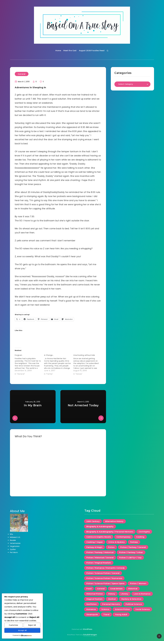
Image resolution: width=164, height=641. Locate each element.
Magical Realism (94, 599)
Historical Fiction (94, 594)
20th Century (93, 521)
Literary (124, 594)
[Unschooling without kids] (88, 364)
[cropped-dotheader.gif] (82, 25)
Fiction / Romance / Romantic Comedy (105, 568)
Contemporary (123, 537)
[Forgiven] (29, 364)
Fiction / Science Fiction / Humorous (104, 578)
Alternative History (114, 521)
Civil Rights (144, 532)
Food (88, 588)
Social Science (142, 609)
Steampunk (92, 614)
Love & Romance (142, 594)
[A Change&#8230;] (58, 364)
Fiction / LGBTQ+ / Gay (130, 557)
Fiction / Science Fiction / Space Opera (105, 583)
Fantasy (134, 542)
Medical (112, 599)
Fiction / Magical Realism (98, 563)
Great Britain (116, 588)
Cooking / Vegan (94, 542)
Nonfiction (91, 604)
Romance (91, 609)
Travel (106, 614)
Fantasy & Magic (94, 547)
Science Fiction (122, 609)
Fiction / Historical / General (100, 557)
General (21, 74)
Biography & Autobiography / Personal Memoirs (109, 532)
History (111, 594)
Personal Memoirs (111, 604)
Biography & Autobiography (100, 526)
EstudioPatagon (90, 634)
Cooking (140, 537)
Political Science (134, 604)
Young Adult (121, 614)
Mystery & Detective (131, 599)
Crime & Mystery (116, 542)
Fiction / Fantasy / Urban (131, 552)
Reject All (32, 625)
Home (58, 50)
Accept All (22, 630)
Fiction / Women (138, 583)
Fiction (111, 547)
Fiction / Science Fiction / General (103, 573)
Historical (132, 588)
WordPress (87, 629)
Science (105, 609)
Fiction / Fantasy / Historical (100, 552)
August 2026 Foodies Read (91, 50)
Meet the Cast (70, 50)
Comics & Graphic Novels (98, 537)
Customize (13, 625)
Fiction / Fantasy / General (133, 547)
